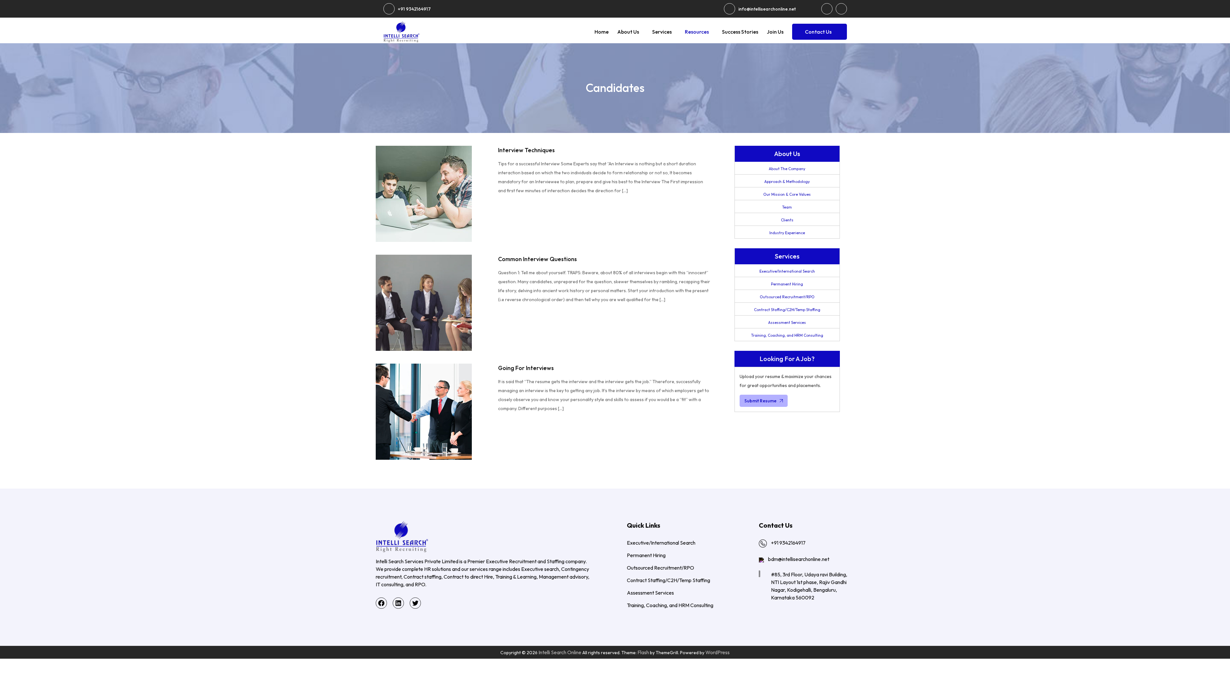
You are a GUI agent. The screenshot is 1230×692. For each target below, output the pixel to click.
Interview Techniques (526, 150)
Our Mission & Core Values (787, 194)
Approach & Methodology (787, 181)
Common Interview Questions (537, 259)
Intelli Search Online (559, 652)
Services (662, 32)
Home (601, 32)
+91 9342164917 (414, 9)
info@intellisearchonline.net (767, 9)
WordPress (717, 652)
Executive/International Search (787, 271)
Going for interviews (526, 368)
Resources (697, 32)
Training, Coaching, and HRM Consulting (787, 335)
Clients (787, 220)
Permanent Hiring (787, 284)
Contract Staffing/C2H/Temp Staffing (787, 309)
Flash (643, 652)
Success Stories (740, 32)
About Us (628, 32)
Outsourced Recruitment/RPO (787, 296)
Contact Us (818, 32)
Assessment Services (787, 322)
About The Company (787, 168)
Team (787, 207)
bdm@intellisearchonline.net (798, 559)
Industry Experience (787, 232)
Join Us (775, 32)
